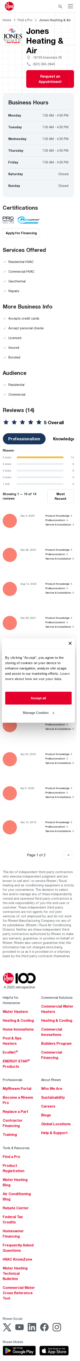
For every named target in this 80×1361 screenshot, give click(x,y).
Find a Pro (11, 1156)
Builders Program (56, 1043)
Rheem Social (12, 1319)
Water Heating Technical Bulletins (15, 1273)
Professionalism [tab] (24, 438)
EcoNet (10, 1052)
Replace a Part (15, 1111)
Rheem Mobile (13, 1342)
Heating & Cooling (18, 1020)
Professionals (12, 1080)
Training (10, 1134)
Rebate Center (16, 1208)
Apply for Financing (21, 233)
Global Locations (56, 1124)
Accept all (38, 698)
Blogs (46, 1115)
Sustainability (53, 1097)
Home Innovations (18, 1029)
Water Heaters (15, 1011)
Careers (48, 1106)
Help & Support (54, 1133)
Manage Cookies (36, 712)
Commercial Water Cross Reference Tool (19, 1292)
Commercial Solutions (57, 997)
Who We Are (51, 1088)
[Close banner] (70, 643)
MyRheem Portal (17, 1088)
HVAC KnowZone (17, 1259)
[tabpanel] (38, 467)
